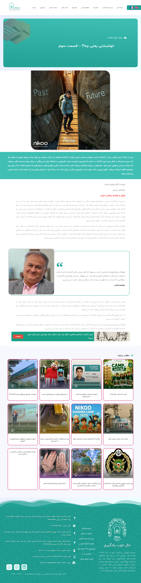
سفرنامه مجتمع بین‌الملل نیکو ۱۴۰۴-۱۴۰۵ (22, 394)
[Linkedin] (24, 567)
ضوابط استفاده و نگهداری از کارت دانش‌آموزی (86, 395)
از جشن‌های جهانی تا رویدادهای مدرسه (55, 394)
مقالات (110, 37)
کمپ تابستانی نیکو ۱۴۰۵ (118, 394)
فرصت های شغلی (86, 559)
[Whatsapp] (9, 567)
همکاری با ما (86, 554)
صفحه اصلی (120, 8)
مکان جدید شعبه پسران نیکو (118, 439)
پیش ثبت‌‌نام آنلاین (108, 8)
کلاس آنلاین (64, 8)
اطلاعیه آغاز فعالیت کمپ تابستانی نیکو (86, 439)
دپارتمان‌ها (74, 8)
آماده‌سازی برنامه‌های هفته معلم (55, 483)
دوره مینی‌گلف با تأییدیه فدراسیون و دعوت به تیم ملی (54, 440)
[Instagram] (16, 567)
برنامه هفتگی (86, 528)
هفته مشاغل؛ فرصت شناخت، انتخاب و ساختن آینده (23, 453)
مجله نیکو (95, 8)
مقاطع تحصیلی (85, 8)
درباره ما (34, 8)
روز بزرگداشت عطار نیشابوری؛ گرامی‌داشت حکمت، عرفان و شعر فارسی (86, 484)
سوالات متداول (53, 8)
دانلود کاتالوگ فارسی (86, 544)
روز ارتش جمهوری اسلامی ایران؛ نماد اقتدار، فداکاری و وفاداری (118, 484)
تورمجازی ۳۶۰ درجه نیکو (86, 549)
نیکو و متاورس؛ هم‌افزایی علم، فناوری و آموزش (23, 440)
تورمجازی (42, 8)
